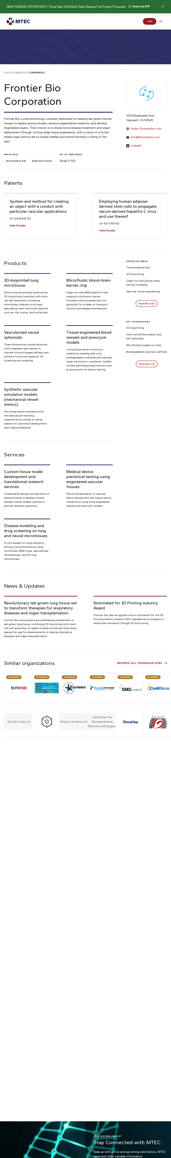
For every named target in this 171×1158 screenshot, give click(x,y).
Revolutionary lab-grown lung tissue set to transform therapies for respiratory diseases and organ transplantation (40, 608)
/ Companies (24, 72)
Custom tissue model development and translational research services (24, 479)
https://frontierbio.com (146, 128)
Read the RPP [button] (141, 6)
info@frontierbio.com (145, 137)
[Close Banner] (162, 6)
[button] (147, 303)
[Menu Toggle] (161, 21)
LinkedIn (136, 146)
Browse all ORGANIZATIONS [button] (139, 663)
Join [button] (149, 21)
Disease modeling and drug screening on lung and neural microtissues (25, 530)
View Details (18, 225)
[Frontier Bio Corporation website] (147, 93)
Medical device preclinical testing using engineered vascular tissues (88, 479)
